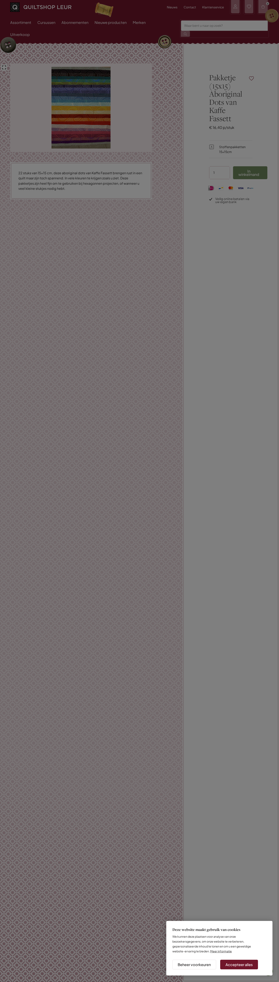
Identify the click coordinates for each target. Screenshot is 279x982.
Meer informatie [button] (221, 951)
